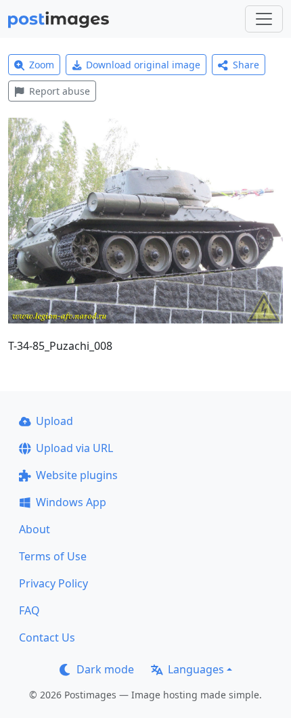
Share (246, 64)
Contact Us (47, 637)
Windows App (71, 502)
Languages (196, 669)
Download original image (143, 64)
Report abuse (59, 91)
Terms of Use (53, 556)
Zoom (41, 64)
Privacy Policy (53, 583)
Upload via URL (74, 448)
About (34, 529)
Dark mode (105, 669)
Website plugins (77, 475)
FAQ (29, 610)
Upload (54, 420)
